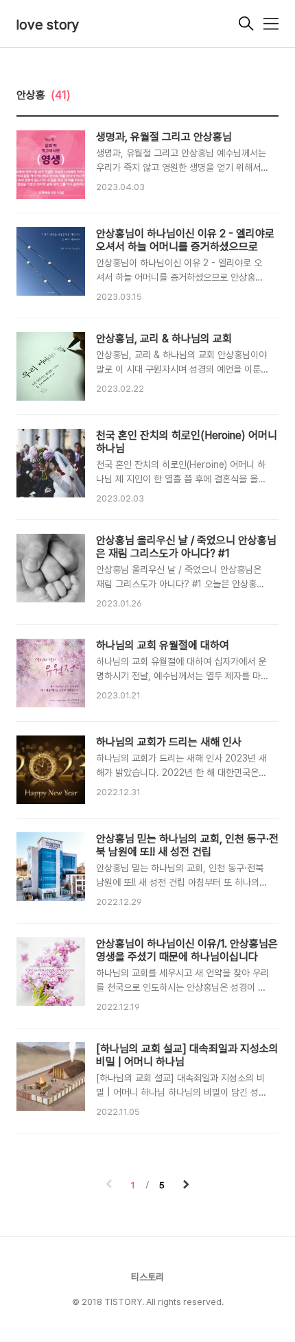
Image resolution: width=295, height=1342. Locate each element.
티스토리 (147, 1276)
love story (48, 24)
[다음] (186, 1185)
